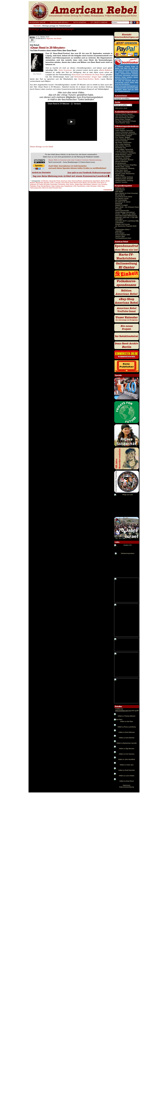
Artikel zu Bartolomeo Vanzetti (127, 743)
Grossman (61, 184)
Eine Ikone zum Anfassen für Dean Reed (88, 75)
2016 (125, 108)
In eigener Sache (37, 22)
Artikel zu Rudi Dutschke (126, 770)
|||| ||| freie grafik (127, 711)
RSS (137, 22)
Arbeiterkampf (87, 181)
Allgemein (49, 38)
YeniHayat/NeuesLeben (123, 238)
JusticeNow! (119, 222)
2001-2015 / (119, 108)
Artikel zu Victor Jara (126, 765)
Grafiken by (119, 709)
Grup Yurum (70, 184)
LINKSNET (118, 231)
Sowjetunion (68, 186)
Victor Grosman (91, 186)
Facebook (134, 22)
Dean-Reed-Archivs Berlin (88, 79)
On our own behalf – (61, 22)
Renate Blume (46, 186)
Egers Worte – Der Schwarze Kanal (127, 207)
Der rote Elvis (91, 183)
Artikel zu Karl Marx (126, 721)
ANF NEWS (119, 191)
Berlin (103, 181)
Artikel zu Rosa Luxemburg (127, 727)
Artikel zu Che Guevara (126, 754)
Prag (38, 186)
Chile (52, 183)
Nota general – (81, 22)
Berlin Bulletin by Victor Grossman (126, 193)
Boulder (46, 183)
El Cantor (40, 184)
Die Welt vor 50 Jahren (122, 202)
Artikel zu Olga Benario (126, 748)
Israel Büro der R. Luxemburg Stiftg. (127, 221)
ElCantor (47, 184)
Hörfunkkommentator (82, 77)
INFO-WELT (119, 219)
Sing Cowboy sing (57, 186)
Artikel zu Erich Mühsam (127, 732)
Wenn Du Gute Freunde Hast (51, 188)
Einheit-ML (118, 204)
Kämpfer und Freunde (122, 224)
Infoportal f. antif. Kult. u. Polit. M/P (126, 217)
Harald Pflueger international (125, 212)
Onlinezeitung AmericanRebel (84, 11)
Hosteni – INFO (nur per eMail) (125, 214)
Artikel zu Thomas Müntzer (126, 716)
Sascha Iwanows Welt (122, 235)
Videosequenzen (35, 188)
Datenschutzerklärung (126, 787)
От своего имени (99, 22)
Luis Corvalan (102, 184)
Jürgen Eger (97, 77)
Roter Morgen (119, 233)
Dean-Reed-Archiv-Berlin (123, 197)
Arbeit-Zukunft (120, 190)
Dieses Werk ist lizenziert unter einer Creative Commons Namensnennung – (75, 160)
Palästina (33, 186)
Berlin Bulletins (105, 70)
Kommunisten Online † (122, 229)
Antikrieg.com (119, 188)
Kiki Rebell (87, 184)
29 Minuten (45, 181)
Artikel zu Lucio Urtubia (126, 776)
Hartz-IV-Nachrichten (122, 210)
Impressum (126, 785)
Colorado (57, 183)
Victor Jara (100, 186)
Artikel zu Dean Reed (126, 781)
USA (74, 186)
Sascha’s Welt (120, 236)
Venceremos (81, 186)
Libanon (94, 184)
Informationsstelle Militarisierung (126, 216)
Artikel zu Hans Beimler (126, 738)
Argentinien (96, 181)
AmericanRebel (77, 181)
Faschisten (54, 184)
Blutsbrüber (39, 183)
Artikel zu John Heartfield (126, 759)
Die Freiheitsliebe (121, 200)
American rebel (66, 181)
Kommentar (107, 189)
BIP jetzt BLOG (120, 195)
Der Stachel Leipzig (121, 198)
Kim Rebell (57, 38)
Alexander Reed (54, 181)
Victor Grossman (65, 70)
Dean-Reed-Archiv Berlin (78, 183)
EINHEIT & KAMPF (121, 205)
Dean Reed (65, 183)
